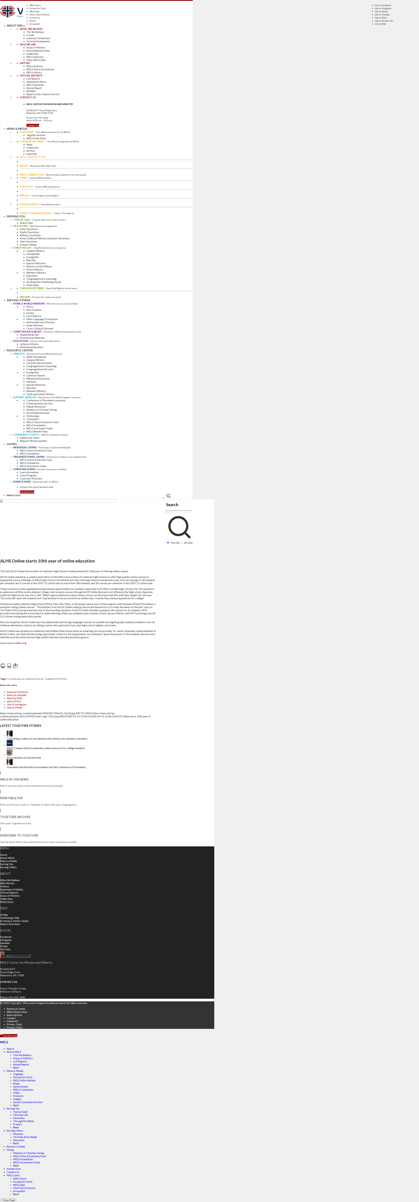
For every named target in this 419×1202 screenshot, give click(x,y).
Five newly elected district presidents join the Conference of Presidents (46, 767)
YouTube (5, 949)
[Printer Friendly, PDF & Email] (33, 667)
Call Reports (20, 1061)
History (4, 886)
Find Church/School (24, 1187)
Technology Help (9, 917)
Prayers (17, 1124)
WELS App (34, 11)
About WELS (7, 857)
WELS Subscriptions (24, 1080)
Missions (18, 1133)
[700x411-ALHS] (58, 501)
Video (16, 1092)
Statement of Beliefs (11, 889)
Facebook (6, 936)
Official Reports (9, 892)
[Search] (168, 497)
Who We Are (7, 883)
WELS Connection (23, 1089)
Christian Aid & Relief (25, 1136)
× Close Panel (8, 1200)
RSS (2, 952)
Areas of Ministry (10, 895)
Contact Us (34, 17)
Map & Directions (10, 923)
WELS (4, 1042)
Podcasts (18, 1095)
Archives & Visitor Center (14, 920)
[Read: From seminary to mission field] (10, 754)
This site (175, 542)
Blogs (16, 1083)
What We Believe (10, 880)
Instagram (6, 939)
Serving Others (8, 867)
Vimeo (4, 946)
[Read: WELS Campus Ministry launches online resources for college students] (10, 744)
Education (18, 1140)
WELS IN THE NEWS (14, 779)
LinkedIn (5, 942)
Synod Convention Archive (28, 1102)
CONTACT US (8, 981)
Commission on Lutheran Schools (25, 678)
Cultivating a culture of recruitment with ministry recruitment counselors (47, 738)
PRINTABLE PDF (11, 798)
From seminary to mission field (24, 757)
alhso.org (21, 642)
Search (32, 20)
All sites (188, 542)
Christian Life (20, 1114)
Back (16, 1067)
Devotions (19, 1117)
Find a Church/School (39, 14)
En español (34, 24)
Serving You (6, 864)
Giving (4, 914)
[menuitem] (179, 519)
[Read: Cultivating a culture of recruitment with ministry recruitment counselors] (10, 735)
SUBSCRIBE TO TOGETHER (19, 835)
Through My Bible (23, 1121)
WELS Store (35, 5)
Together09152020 (56, 678)
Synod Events (20, 1086)
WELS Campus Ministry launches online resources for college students (46, 748)
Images (17, 1098)
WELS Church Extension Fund (29, 1156)
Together (18, 1074)
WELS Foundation (23, 1159)
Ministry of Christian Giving (28, 1152)
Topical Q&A (20, 1111)
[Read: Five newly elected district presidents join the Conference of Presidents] (10, 763)
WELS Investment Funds (26, 1162)
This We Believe (22, 1055)
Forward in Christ (37, 8)
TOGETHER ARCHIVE (15, 817)
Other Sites (6, 898)
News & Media (8, 860)
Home (3, 854)
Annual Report (21, 1064)
